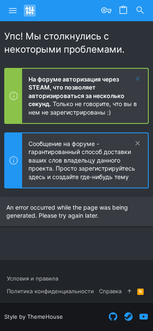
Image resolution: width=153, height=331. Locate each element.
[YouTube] (144, 316)
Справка (110, 291)
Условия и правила (32, 278)
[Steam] (128, 316)
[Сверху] (129, 291)
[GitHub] (113, 316)
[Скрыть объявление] (137, 79)
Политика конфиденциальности (50, 291)
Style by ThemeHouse (33, 316)
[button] (13, 10)
